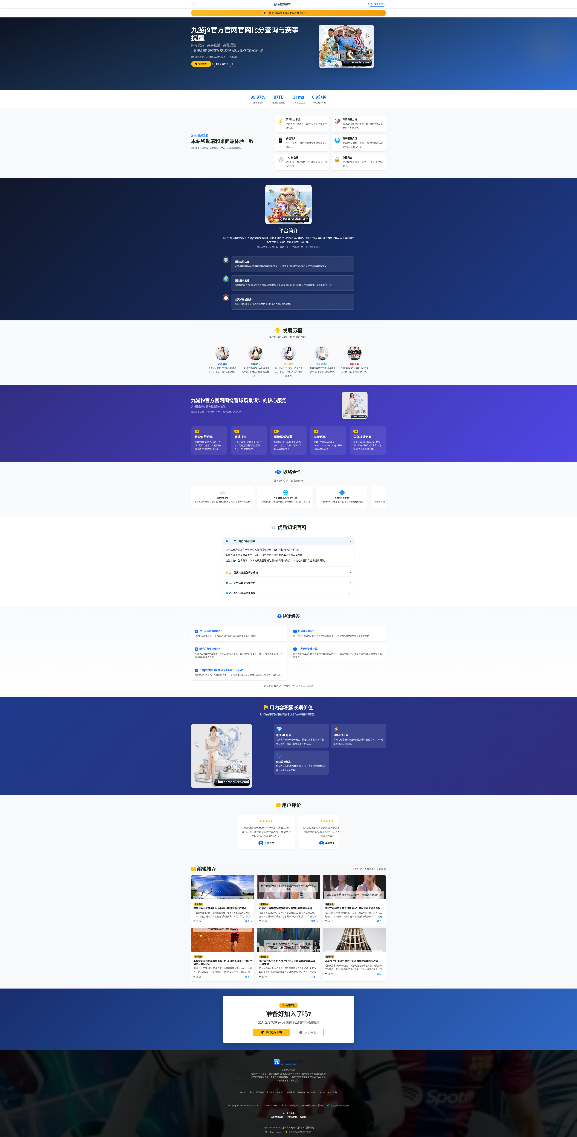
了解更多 (224, 64)
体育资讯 (270, 1092)
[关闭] (381, 13)
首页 (252, 1092)
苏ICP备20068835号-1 (273, 1132)
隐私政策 (301, 1092)
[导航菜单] (193, 4)
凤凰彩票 (303, 1117)
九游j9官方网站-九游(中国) (293, 1127)
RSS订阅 (333, 1092)
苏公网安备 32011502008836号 (300, 1132)
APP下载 (243, 1092)
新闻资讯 (260, 1092)
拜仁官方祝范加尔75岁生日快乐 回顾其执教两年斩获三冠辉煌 (287, 962)
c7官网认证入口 (292, 1117)
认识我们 (310, 1032)
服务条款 (311, 1092)
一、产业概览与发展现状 (242, 541)
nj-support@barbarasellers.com (244, 1105)
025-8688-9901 (271, 1105)
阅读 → (248, 921)
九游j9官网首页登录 (277, 1117)
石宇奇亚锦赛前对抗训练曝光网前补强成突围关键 (285, 908)
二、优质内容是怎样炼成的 (243, 572)
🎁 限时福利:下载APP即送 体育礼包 (288, 13)
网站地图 (321, 1092)
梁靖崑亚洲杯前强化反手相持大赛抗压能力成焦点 (220, 908)
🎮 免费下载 (273, 1032)
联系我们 (291, 1092)
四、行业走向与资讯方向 (242, 593)
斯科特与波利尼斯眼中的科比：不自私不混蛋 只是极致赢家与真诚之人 (223, 962)
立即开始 (203, 64)
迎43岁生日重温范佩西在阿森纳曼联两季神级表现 (351, 961)
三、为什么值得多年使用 (242, 582)
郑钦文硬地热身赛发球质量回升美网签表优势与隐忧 (352, 908)
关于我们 (280, 1092)
